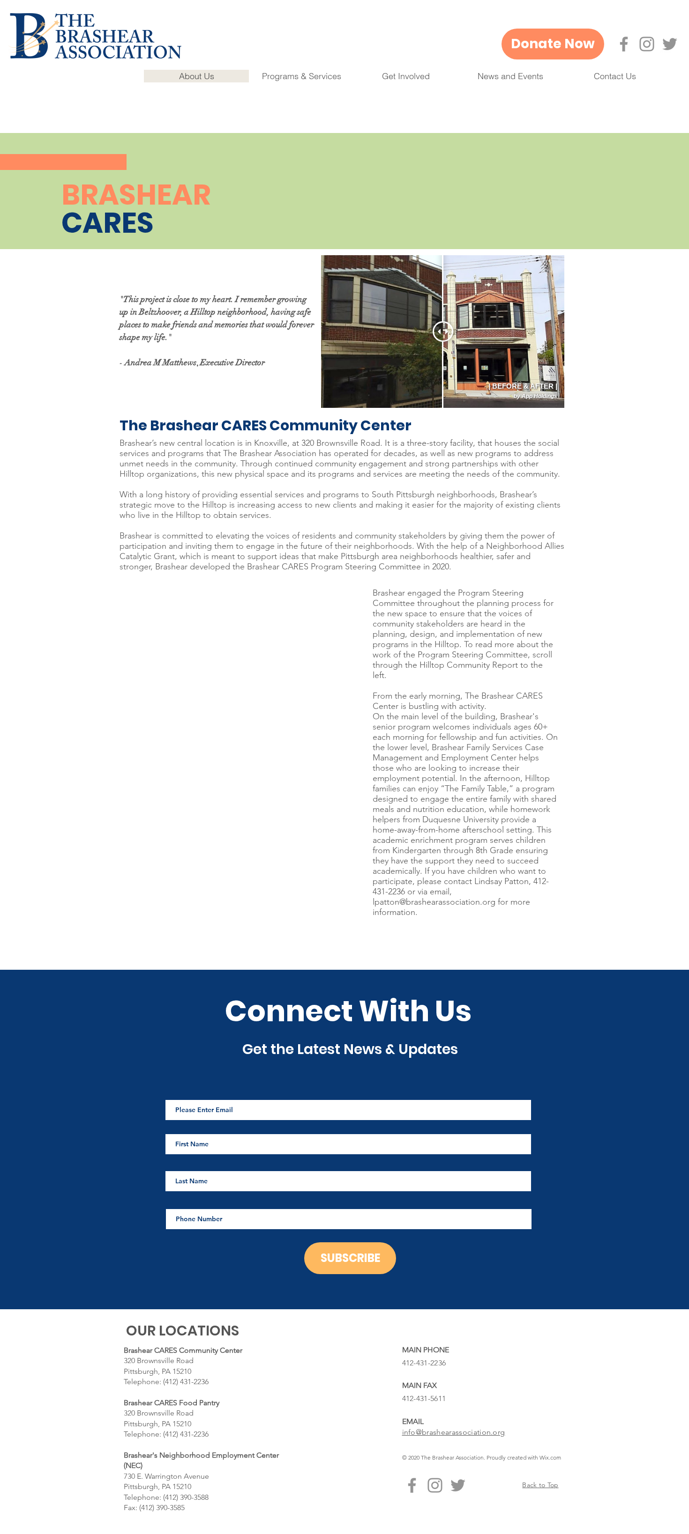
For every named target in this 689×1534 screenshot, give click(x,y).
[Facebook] (624, 44)
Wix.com (550, 1457)
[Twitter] (670, 44)
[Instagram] (647, 44)
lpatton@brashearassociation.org (434, 902)
